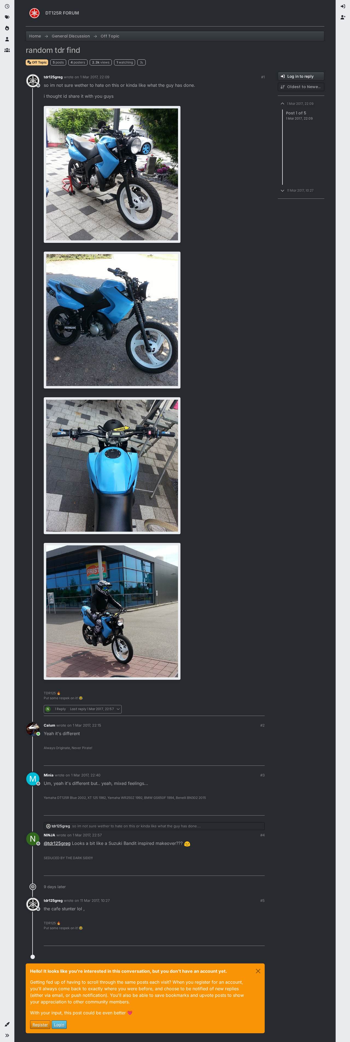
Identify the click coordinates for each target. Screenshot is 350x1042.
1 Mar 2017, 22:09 (94, 77)
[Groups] (7, 50)
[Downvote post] (249, 709)
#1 (263, 77)
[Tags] (7, 17)
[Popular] (7, 28)
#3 (262, 775)
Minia (49, 775)
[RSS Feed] (141, 62)
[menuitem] (343, 6)
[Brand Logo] (34, 13)
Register (40, 1024)
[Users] (7, 39)
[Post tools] (260, 709)
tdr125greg (53, 77)
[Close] (258, 971)
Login (59, 1024)
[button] (7, 1024)
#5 (262, 900)
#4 (262, 835)
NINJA (49, 835)
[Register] (343, 17)
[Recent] (7, 6)
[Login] (343, 6)
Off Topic (39, 62)
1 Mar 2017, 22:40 (85, 775)
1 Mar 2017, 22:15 (87, 725)
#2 (262, 725)
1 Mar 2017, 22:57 (87, 835)
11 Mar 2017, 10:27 (95, 900)
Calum (49, 725)
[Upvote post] (230, 709)
